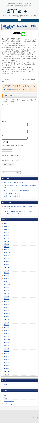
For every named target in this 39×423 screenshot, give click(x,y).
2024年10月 (7, 224)
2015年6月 (6, 354)
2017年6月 (6, 296)
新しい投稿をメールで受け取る (10, 160)
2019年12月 (7, 252)
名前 (4, 121)
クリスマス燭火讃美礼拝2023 (12, 193)
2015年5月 (6, 356)
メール (4, 128)
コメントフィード (9, 401)
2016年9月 (6, 316)
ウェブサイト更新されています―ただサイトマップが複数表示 (20, 186)
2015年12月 (7, 339)
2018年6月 (6, 273)
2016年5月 (6, 328)
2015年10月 (7, 342)
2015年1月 (6, 368)
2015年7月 (6, 351)
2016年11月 (7, 310)
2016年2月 (6, 333)
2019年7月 (6, 261)
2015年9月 (6, 345)
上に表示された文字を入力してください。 (13, 145)
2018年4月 (6, 276)
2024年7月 (6, 226)
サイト (4, 135)
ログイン (6, 395)
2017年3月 (6, 304)
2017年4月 (6, 301)
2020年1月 (6, 249)
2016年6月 (6, 325)
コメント (5, 105)
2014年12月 (7, 371)
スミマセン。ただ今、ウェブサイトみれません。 (17, 190)
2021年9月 (6, 235)
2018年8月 (6, 270)
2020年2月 (6, 247)
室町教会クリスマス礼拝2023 (12, 196)
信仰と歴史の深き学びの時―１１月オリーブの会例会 (18, 89)
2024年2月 (6, 229)
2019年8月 (6, 258)
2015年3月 (6, 362)
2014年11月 (7, 374)
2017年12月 (7, 281)
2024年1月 (6, 232)
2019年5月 (6, 264)
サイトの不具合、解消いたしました (13, 182)
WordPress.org (8, 404)
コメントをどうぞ (7, 81)
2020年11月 (7, 241)
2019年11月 (7, 255)
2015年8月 (6, 348)
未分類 (22, 79)
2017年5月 (6, 299)
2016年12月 (7, 307)
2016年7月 (6, 322)
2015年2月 (6, 365)
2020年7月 (6, 244)
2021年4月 (6, 238)
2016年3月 (6, 330)
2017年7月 (6, 293)
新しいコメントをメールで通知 (10, 155)
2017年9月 (6, 287)
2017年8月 (6, 290)
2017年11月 (7, 284)
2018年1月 (6, 278)
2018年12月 (7, 267)
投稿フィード (7, 398)
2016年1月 (6, 336)
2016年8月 (6, 319)
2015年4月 (6, 359)
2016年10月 (7, 313)
